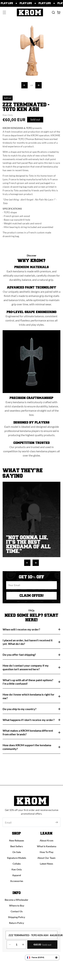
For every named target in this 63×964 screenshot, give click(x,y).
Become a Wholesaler (16, 899)
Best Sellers (16, 846)
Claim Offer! (32, 595)
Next (36, 563)
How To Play (46, 852)
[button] (4, 12)
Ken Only (17, 869)
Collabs (17, 863)
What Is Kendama (46, 846)
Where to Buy (16, 905)
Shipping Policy (16, 917)
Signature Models (16, 857)
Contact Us (17, 911)
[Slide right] (38, 85)
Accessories (16, 880)
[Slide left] (24, 85)
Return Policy (16, 922)
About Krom (46, 840)
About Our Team (46, 857)
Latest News (46, 863)
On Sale (16, 852)
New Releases (16, 840)
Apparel (16, 875)
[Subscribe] (56, 822)
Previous (27, 563)
